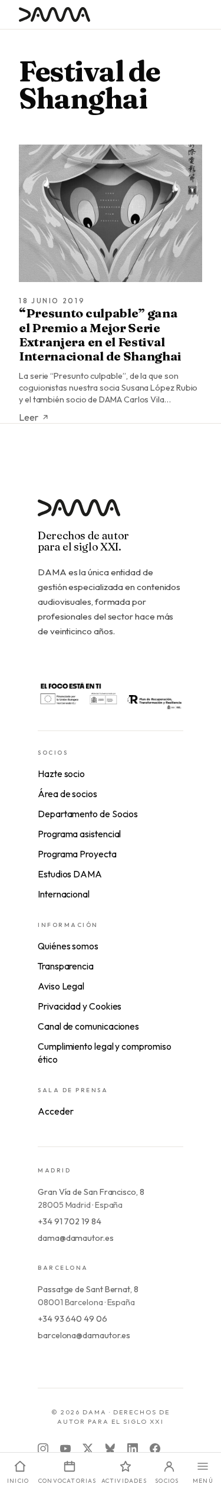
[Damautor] (110, 514)
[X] (88, 1448)
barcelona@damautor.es (84, 1335)
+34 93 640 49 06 (72, 1318)
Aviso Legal (61, 986)
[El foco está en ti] (110, 695)
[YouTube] (65, 1448)
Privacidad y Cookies (79, 1006)
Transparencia (66, 966)
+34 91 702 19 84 (69, 1221)
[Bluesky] (110, 1448)
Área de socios (67, 794)
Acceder (55, 1111)
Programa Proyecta (77, 854)
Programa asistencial (79, 834)
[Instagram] (43, 1448)
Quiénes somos (68, 946)
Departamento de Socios (88, 814)
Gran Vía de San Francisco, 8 (91, 1192)
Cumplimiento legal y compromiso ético (104, 1052)
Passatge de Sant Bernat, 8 (88, 1289)
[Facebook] (155, 1448)
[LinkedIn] (132, 1448)
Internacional (64, 894)
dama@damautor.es (76, 1238)
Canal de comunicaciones (88, 1026)
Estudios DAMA (70, 874)
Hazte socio (61, 773)
